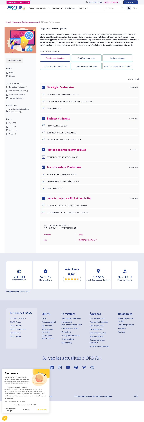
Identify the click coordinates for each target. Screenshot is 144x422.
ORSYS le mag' (15, 336)
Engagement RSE (96, 329)
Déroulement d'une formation (48, 336)
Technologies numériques (71, 318)
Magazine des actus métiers (125, 319)
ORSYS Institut (15, 325)
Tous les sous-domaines (55, 58)
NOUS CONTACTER (111, 2)
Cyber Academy (67, 339)
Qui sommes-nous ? (97, 318)
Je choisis (25, 410)
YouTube (121, 332)
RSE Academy (66, 343)
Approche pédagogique (99, 322)
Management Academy (70, 335)
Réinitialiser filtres (14, 60)
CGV (136, 396)
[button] (4, 418)
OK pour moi (41, 410)
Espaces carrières (96, 336)
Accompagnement (49, 322)
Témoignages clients (126, 325)
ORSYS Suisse (15, 333)
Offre (44, 318)
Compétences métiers (69, 328)
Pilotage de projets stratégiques (55, 66)
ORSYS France (15, 322)
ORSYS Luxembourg (18, 329)
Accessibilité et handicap (99, 346)
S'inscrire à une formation (47, 330)
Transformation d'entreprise (86, 66)
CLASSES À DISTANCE (88, 240)
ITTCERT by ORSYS (18, 318)
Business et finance (117, 58)
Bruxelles (47, 235)
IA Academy (66, 332)
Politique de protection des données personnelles (93, 396)
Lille (45, 240)
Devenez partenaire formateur (97, 341)
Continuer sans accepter (10, 410)
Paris (81, 235)
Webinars (122, 328)
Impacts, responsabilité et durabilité (118, 66)
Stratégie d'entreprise (86, 58)
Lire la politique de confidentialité (14, 401)
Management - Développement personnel (26, 22)
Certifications (70, 8)
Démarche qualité (96, 325)
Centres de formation (98, 333)
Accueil (8, 22)
